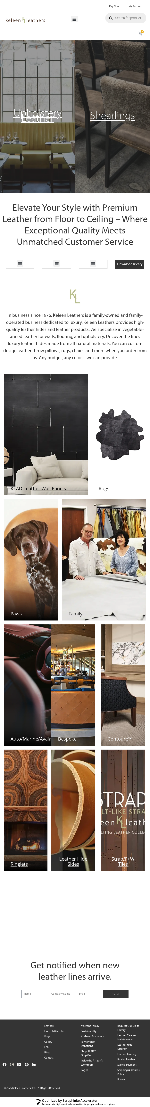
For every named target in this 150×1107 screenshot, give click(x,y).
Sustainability (88, 1031)
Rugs (47, 1036)
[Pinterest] (26, 1065)
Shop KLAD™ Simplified (88, 1053)
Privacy (121, 1079)
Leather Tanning (126, 1054)
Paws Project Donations (88, 1044)
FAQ (46, 1047)
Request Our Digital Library (128, 1028)
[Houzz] (34, 1065)
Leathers (49, 1026)
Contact (49, 1057)
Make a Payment (127, 1064)
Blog (47, 1052)
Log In (84, 1070)
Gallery (48, 1041)
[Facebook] (4, 1065)
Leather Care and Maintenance (127, 1037)
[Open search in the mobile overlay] (125, 18)
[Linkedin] (19, 1065)
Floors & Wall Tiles (54, 1031)
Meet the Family (90, 1026)
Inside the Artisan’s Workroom (92, 1062)
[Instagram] (12, 1065)
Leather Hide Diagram (124, 1047)
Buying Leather (126, 1059)
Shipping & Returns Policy (128, 1072)
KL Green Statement (92, 1036)
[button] (74, 19)
